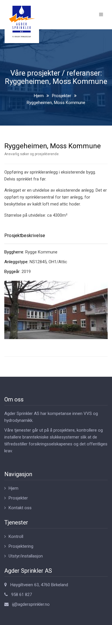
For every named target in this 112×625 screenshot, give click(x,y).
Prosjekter (61, 95)
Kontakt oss (20, 507)
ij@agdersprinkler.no (31, 604)
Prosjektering (21, 546)
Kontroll (16, 536)
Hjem (39, 95)
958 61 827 (21, 594)
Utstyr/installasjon (26, 556)
